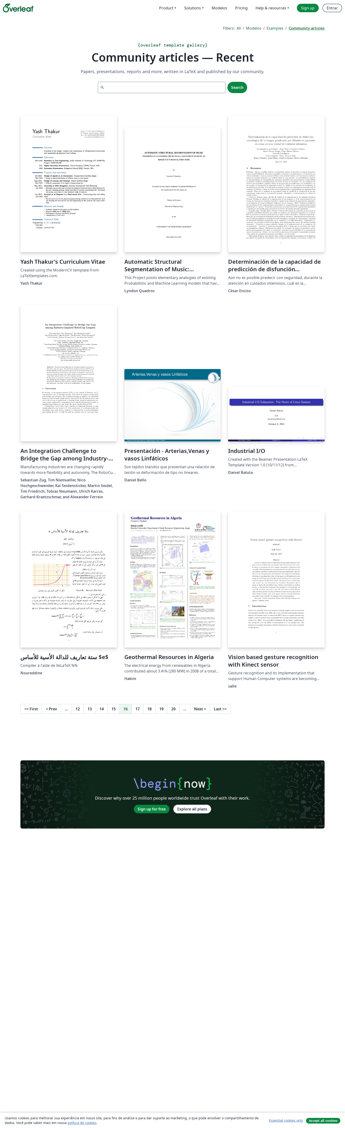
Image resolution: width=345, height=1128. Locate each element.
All (239, 28)
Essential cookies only (286, 1120)
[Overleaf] (18, 8)
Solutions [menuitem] (192, 8)
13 (90, 708)
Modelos (253, 28)
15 (113, 708)
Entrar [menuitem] (332, 8)
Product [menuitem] (166, 8)
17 (137, 708)
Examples (275, 28)
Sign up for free (152, 809)
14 (102, 708)
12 (78, 708)
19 (161, 708)
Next (200, 708)
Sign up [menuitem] (307, 8)
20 (173, 708)
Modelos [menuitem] (219, 8)
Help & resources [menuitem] (271, 8)
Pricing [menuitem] (241, 8)
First (31, 708)
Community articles (307, 28)
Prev (51, 708)
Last (220, 708)
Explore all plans (192, 809)
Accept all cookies (323, 1120)
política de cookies (82, 1122)
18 (149, 708)
